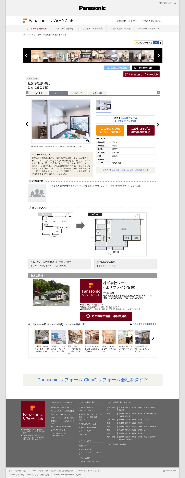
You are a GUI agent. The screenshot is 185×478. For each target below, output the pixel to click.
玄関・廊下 (83, 420)
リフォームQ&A (84, 458)
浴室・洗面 (97, 93)
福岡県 (121, 437)
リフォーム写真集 (85, 431)
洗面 (91, 417)
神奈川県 (153, 413)
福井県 (140, 419)
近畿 (108, 426)
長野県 (146, 419)
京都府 (127, 426)
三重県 (140, 423)
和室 (95, 417)
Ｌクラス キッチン (107, 266)
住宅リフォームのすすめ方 (60, 414)
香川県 (127, 433)
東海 (108, 423)
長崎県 (134, 437)
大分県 (146, 437)
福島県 (121, 410)
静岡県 (127, 423)
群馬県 (127, 413)
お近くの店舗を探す (65, 28)
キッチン (82, 414)
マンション (89, 410)
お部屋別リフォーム (86, 446)
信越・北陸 (111, 419)
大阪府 (134, 426)
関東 (108, 413)
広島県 (140, 430)
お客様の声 (83, 434)
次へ (158, 55)
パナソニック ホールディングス (89, 470)
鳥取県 (121, 430)
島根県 (127, 430)
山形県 (152, 407)
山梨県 (121, 416)
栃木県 (127, 416)
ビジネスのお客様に (58, 430)
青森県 (127, 407)
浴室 (80, 417)
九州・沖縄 (111, 437)
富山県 (127, 419)
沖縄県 (129, 439)
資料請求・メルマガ (126, 21)
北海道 (121, 407)
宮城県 (146, 407)
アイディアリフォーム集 (87, 424)
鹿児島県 (122, 439)
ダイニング (91, 414)
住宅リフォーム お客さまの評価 (63, 418)
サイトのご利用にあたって (19, 470)
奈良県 (146, 426)
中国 (108, 430)
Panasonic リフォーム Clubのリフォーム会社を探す (90, 379)
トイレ (85, 417)
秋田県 (134, 407)
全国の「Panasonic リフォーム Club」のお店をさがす (125, 170)
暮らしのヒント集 (85, 449)
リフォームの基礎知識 (92, 28)
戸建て (81, 410)
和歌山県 (153, 426)
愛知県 (134, 423)
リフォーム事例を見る (37, 28)
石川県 (134, 419)
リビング (78, 93)
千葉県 (140, 413)
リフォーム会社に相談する (116, 444)
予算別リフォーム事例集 (87, 427)
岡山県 (134, 430)
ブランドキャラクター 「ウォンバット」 (59, 434)
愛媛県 (134, 433)
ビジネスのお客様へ (151, 21)
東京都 (146, 413)
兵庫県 (140, 426)
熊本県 (140, 437)
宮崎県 (152, 437)
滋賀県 (121, 426)
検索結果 (56, 35)
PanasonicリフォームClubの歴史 (62, 411)
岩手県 (140, 407)
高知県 (140, 433)
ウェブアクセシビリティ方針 (44, 470)
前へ (26, 55)
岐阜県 (121, 423)
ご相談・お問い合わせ (120, 28)
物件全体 (38, 93)
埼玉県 (134, 413)
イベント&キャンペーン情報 (61, 426)
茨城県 (121, 413)
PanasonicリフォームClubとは (61, 407)
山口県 (146, 430)
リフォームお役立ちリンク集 (89, 461)
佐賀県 (127, 437)
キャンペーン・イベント (148, 28)
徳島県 (121, 433)
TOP (29, 35)
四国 (108, 433)
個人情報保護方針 (66, 470)
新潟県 (121, 419)
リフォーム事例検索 (42, 35)
